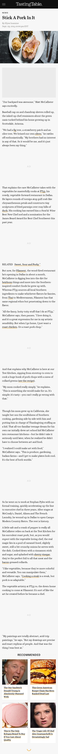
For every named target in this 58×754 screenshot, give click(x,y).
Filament (21, 270)
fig (14, 129)
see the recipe (26, 380)
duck (5, 210)
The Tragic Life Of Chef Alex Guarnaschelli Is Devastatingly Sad (43, 734)
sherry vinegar (42, 554)
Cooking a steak (30, 576)
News (5, 13)
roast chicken (9, 326)
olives (38, 133)
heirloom (7, 282)
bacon (5, 562)
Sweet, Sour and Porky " (27, 264)
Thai (10, 297)
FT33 (42, 191)
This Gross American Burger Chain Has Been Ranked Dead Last (43, 690)
